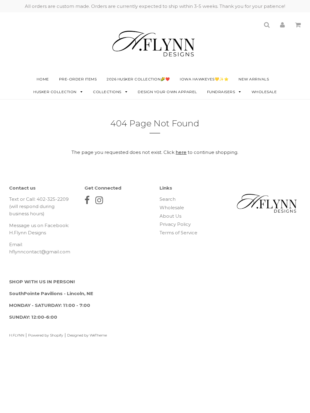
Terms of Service (178, 233)
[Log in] (282, 25)
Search (168, 199)
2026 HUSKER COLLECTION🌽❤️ (138, 79)
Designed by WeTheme (87, 335)
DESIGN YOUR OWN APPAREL (167, 91)
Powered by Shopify (45, 335)
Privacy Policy (175, 224)
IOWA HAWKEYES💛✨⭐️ (204, 79)
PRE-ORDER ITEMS (78, 79)
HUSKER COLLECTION (55, 91)
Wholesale (264, 91)
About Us (170, 216)
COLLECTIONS (107, 91)
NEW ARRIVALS (254, 79)
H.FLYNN (16, 335)
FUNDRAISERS (221, 91)
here (181, 152)
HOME (43, 79)
